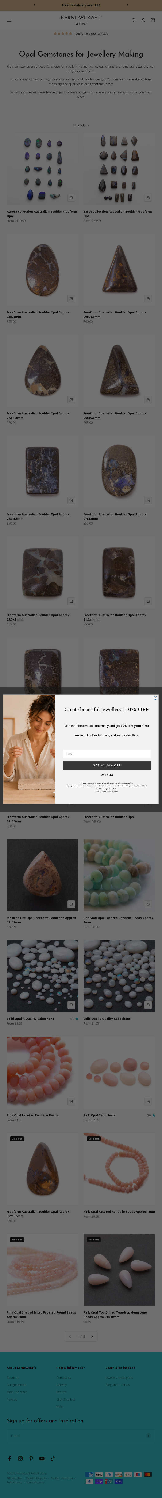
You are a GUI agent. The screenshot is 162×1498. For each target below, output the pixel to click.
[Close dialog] (155, 697)
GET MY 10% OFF (107, 765)
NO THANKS (107, 775)
